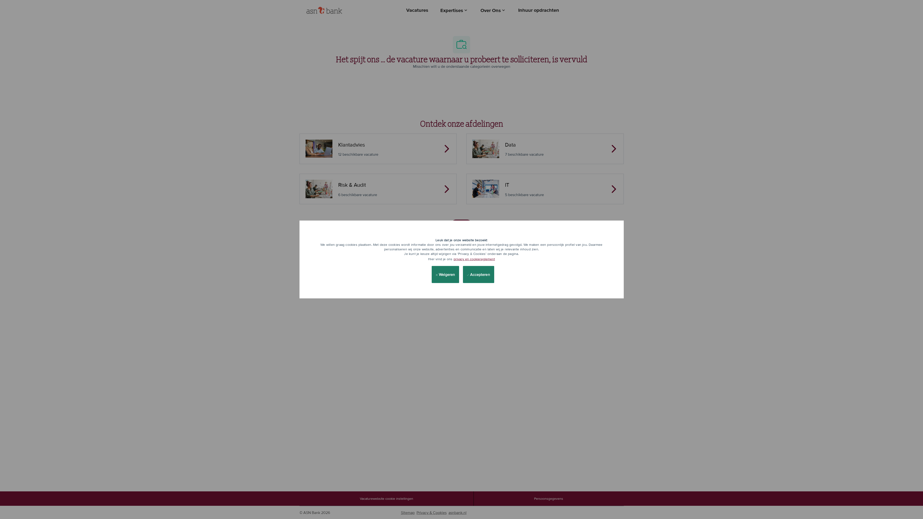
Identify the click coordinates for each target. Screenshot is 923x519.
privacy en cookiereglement (474, 259)
